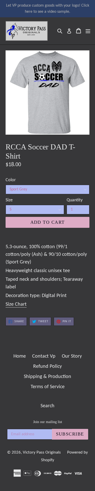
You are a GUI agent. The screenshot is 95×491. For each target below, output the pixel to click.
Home (19, 356)
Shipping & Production (47, 376)
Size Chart (16, 304)
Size (9, 200)
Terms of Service (48, 386)
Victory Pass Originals (42, 452)
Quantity (75, 200)
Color (11, 180)
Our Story (72, 356)
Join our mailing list (47, 422)
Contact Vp (43, 356)
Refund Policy (47, 366)
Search (47, 406)
